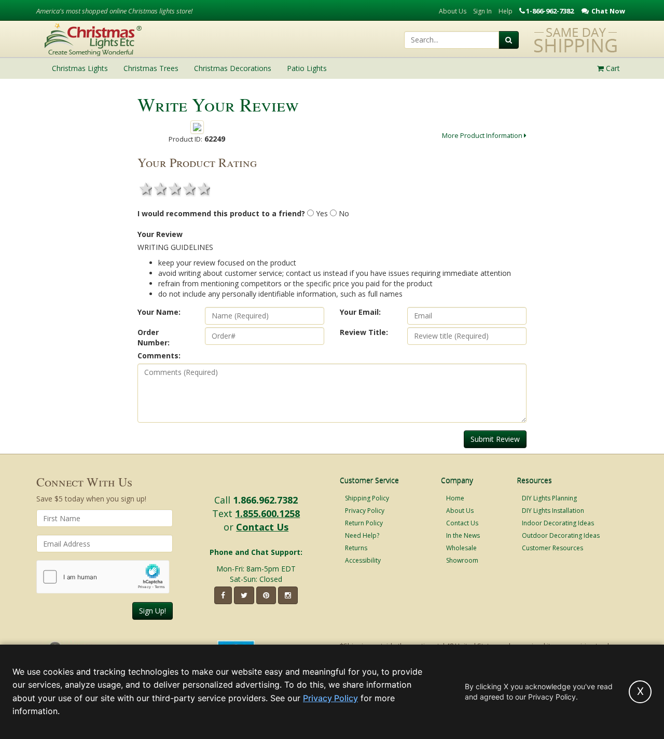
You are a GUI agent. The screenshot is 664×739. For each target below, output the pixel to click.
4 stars (188, 188)
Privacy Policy (364, 510)
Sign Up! (152, 611)
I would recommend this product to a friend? (221, 213)
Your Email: (360, 312)
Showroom (462, 560)
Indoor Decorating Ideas (558, 523)
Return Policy (364, 523)
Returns (356, 547)
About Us (452, 11)
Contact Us (262, 527)
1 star (144, 188)
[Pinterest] (266, 595)
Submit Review (495, 439)
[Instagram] (288, 595)
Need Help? (362, 535)
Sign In (482, 11)
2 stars (159, 188)
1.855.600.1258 (267, 513)
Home (455, 498)
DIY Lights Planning (549, 498)
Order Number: (153, 337)
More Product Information (483, 135)
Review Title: (364, 332)
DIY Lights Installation (553, 510)
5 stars (203, 188)
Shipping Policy (367, 498)
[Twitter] (244, 595)
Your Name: (159, 312)
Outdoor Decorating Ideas (561, 535)
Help (506, 11)
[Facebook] (223, 595)
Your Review (160, 234)
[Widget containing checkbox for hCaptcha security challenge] (103, 577)
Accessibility (363, 560)
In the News (463, 535)
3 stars (174, 188)
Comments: (159, 355)
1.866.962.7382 (265, 500)
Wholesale (461, 547)
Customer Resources (552, 547)
